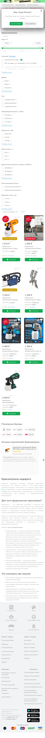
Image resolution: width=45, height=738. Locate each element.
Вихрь (20, 434)
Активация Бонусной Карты (32, 683)
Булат (8, 430)
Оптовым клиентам (32, 4)
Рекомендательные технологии (33, 704)
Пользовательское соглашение (33, 695)
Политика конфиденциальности (33, 687)
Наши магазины (6, 655)
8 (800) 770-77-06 (22, 8)
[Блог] (33, 607)
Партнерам (5, 669)
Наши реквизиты (6, 697)
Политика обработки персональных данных (30, 691)
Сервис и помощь (30, 637)
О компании (5, 693)
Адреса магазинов (7, 4)
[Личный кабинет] (33, 626)
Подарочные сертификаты (32, 676)
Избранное (5, 644)
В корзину (12, 260)
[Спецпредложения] (33, 617)
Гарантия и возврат (29, 647)
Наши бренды (6, 658)
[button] (7, 72)
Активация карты (21, 4)
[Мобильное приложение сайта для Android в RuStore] (33, 720)
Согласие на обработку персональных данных (31, 700)
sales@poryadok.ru (11, 719)
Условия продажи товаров (31, 672)
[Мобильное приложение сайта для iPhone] (33, 715)
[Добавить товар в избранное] (19, 217)
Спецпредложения (7, 647)
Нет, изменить (30, 24)
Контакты (27, 658)
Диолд (31, 434)
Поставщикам (6, 677)
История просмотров (8, 651)
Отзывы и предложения (31, 651)
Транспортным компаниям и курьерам (10, 689)
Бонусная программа (30, 679)
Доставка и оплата (36, 8)
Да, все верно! (16, 24)
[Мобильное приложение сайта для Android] (33, 711)
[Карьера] (11, 625)
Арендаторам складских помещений (9, 674)
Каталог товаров (7, 637)
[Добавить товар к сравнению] (15, 217)
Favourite (32, 430)
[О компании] (11, 607)
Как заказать (27, 640)
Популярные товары (8, 640)
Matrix (9, 434)
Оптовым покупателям (8, 685)
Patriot (41, 487)
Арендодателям (6, 681)
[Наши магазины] (11, 617)
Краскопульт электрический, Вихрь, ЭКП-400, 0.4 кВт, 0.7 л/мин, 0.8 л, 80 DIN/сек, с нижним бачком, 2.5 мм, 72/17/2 (25, 448)
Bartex (20, 430)
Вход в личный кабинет (31, 655)
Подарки (4, 662)
